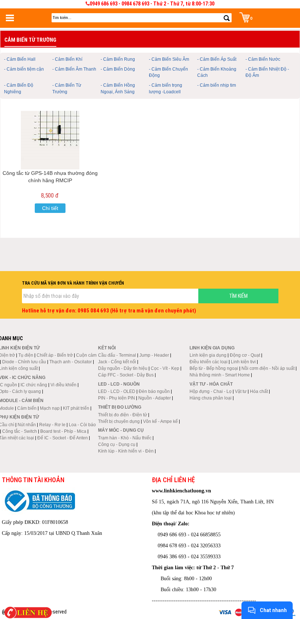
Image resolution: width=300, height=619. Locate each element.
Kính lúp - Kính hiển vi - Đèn (126, 451)
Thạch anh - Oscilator (70, 361)
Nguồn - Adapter (154, 398)
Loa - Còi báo (82, 424)
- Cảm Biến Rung (118, 59)
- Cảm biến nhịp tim (216, 85)
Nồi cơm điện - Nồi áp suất (268, 368)
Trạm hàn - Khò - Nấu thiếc (124, 437)
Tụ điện (25, 355)
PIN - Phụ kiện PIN (116, 398)
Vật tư (241, 391)
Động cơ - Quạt (245, 355)
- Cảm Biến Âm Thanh (74, 69)
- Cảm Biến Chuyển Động (168, 72)
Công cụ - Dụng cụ (116, 444)
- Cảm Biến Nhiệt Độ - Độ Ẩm (267, 72)
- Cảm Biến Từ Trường (66, 88)
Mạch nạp (50, 408)
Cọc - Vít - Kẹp (165, 368)
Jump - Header (154, 355)
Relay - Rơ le (52, 424)
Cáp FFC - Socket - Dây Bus (126, 375)
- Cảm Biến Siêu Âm (169, 59)
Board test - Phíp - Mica (63, 431)
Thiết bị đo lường (119, 407)
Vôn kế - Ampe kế (160, 421)
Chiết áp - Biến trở (55, 355)
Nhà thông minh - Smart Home (220, 375)
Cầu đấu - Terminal (117, 355)
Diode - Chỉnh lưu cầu (24, 361)
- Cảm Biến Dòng (118, 69)
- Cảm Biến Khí (67, 59)
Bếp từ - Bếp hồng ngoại (214, 368)
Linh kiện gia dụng (208, 355)
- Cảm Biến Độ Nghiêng (18, 88)
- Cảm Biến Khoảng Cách (216, 72)
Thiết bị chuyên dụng (119, 421)
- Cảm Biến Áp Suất (216, 59)
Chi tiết (50, 208)
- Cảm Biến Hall (19, 59)
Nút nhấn (27, 424)
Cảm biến (27, 408)
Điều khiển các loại (209, 361)
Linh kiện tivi (243, 361)
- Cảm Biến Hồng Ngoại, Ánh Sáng (118, 88)
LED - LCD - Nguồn (119, 384)
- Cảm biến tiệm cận (24, 69)
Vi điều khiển (63, 384)
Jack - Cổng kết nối (117, 361)
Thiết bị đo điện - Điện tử (122, 414)
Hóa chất (259, 391)
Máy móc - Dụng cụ (121, 430)
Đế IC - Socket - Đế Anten (62, 437)
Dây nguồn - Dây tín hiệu (122, 368)
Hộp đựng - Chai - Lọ (211, 391)
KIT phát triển (76, 408)
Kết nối (107, 347)
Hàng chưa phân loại (211, 398)
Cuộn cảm (86, 355)
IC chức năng (33, 384)
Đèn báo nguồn (154, 391)
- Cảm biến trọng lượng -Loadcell (165, 88)
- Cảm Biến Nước (262, 59)
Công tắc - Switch (19, 431)
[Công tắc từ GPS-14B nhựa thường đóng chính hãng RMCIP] (50, 140)
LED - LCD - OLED (116, 391)
